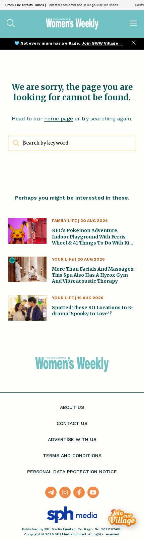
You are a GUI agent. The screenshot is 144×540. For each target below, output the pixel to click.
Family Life (64, 220)
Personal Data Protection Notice (72, 471)
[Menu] (133, 24)
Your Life (63, 259)
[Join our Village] (122, 518)
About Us (72, 407)
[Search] (10, 24)
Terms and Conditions (72, 455)
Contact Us (72, 423)
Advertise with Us (72, 439)
